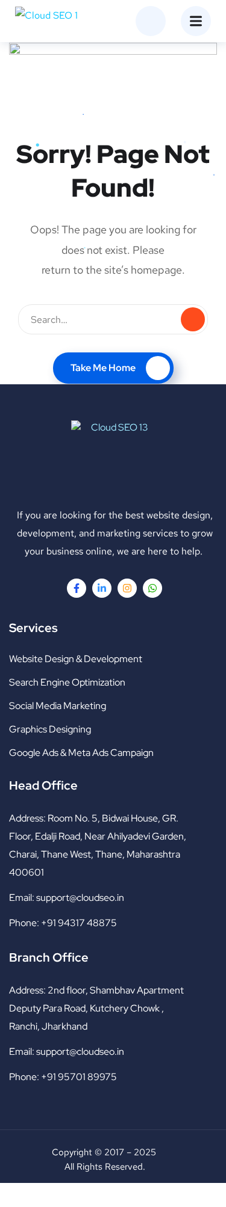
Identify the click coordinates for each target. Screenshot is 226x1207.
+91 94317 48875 (79, 923)
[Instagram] (127, 588)
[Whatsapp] (152, 588)
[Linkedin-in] (101, 588)
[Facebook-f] (76, 588)
